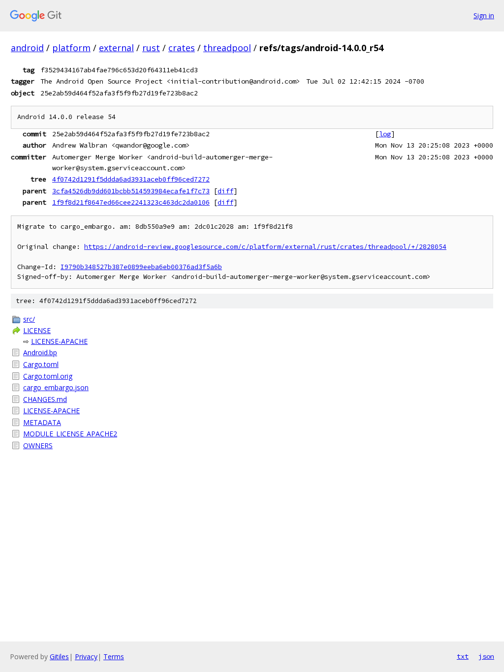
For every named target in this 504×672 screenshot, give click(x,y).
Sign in (483, 15)
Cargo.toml (41, 364)
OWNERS (38, 445)
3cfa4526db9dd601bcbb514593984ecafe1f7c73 (131, 190)
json (486, 656)
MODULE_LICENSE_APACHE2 (70, 433)
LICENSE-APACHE (59, 341)
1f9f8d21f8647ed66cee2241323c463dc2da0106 (131, 202)
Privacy (86, 656)
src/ (29, 319)
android (27, 48)
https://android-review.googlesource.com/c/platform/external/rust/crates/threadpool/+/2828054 (265, 247)
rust (151, 48)
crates (181, 48)
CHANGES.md (45, 399)
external (116, 48)
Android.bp (40, 352)
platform (71, 48)
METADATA (42, 422)
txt (463, 656)
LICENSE (37, 330)
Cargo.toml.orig (47, 376)
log (385, 133)
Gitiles (59, 656)
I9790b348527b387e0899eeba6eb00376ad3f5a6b (141, 267)
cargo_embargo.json (56, 387)
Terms (113, 656)
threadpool (227, 48)
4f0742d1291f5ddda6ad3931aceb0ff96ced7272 (131, 179)
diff (225, 190)
